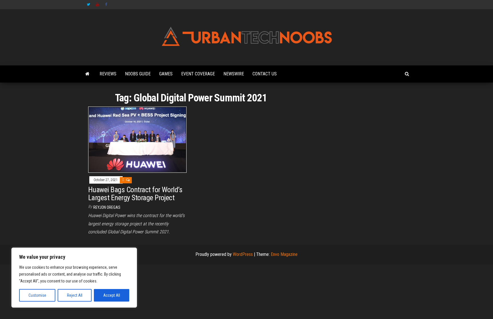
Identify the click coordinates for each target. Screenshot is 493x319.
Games (166, 74)
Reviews (108, 74)
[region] (74, 278)
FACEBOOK (106, 4)
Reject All (74, 295)
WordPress (243, 254)
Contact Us (264, 74)
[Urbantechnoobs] (87, 74)
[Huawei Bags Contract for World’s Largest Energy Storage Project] (137, 139)
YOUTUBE (97, 4)
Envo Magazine (284, 254)
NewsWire (233, 74)
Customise (37, 295)
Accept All (111, 295)
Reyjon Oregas (106, 207)
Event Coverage (198, 74)
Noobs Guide (138, 74)
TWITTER (88, 4)
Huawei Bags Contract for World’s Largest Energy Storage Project (135, 193)
